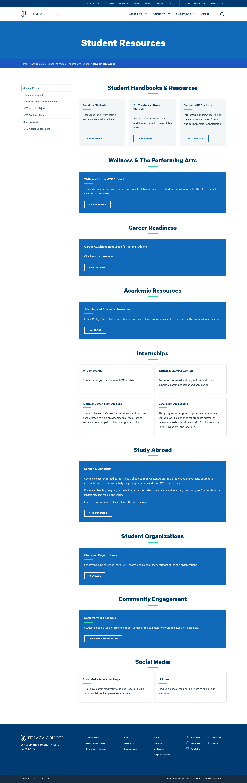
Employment (159, 748)
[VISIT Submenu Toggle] (204, 3)
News (136, 3)
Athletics (93, 3)
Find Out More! (98, 267)
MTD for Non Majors (34, 108)
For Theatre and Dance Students (40, 101)
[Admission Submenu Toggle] (169, 13)
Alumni (109, 3)
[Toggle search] (222, 14)
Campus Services (161, 754)
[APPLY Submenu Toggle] (222, 3)
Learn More (94, 138)
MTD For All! (196, 138)
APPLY (215, 3)
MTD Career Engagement (36, 128)
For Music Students (33, 94)
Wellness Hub (97, 204)
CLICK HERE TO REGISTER (103, 638)
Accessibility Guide (95, 743)
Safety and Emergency (97, 748)
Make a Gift (129, 743)
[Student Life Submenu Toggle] (194, 13)
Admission (159, 13)
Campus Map (130, 748)
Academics (135, 13)
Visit (126, 737)
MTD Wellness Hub (33, 115)
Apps (148, 3)
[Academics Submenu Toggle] (145, 13)
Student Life (183, 13)
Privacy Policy (212, 778)
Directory (158, 743)
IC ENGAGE (95, 575)
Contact (157, 737)
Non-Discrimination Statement (184, 778)
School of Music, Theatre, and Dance (69, 64)
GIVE (188, 3)
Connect (161, 3)
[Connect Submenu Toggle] (170, 3)
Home (24, 64)
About (205, 13)
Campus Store (92, 737)
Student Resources (33, 88)
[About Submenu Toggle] (212, 13)
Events (123, 3)
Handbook (95, 330)
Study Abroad (30, 121)
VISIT (197, 3)
